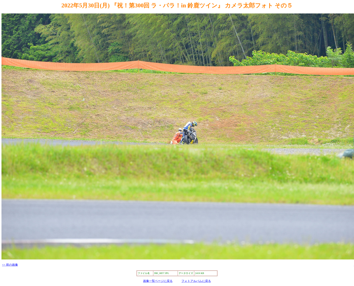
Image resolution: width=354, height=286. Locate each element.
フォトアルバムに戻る (196, 280)
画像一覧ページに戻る (158, 280)
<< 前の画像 (10, 264)
